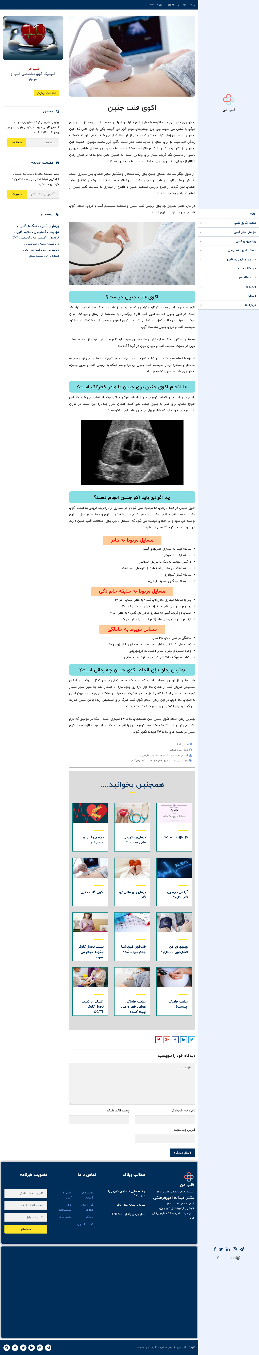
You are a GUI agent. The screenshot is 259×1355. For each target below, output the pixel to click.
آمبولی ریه (39, 238)
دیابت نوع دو (50, 250)
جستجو (17, 142)
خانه (253, 214)
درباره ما (250, 305)
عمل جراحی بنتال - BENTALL (128, 1214)
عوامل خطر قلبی (245, 232)
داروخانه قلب (247, 268)
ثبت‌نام (154, 4)
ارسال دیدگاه (182, 1153)
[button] (185, 4)
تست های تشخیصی (242, 250)
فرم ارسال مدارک (87, 1207)
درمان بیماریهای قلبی (241, 259)
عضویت (17, 194)
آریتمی (25, 238)
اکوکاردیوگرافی (149, 756)
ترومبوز (53, 237)
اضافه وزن (52, 256)
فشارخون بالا (32, 250)
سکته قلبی (27, 226)
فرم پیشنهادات (65, 1207)
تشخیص (31, 244)
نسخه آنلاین (85, 1224)
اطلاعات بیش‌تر (46, 93)
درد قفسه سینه (49, 244)
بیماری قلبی (49, 226)
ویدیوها (250, 286)
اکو (174, 761)
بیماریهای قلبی (246, 241)
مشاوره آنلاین (67, 1195)
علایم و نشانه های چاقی (130, 1205)
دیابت (53, 232)
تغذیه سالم (36, 256)
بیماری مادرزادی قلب (158, 761)
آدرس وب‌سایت (184, 1130)
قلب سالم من (247, 277)
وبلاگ (252, 296)
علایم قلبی (23, 232)
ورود (169, 4)
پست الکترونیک (118, 1110)
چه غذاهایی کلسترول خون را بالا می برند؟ (126, 1193)
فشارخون (39, 232)
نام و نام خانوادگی (183, 1110)
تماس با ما (65, 1217)
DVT (15, 238)
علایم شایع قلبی (245, 223)
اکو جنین (182, 761)
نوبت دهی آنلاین (87, 1195)
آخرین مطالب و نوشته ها (173, 756)
